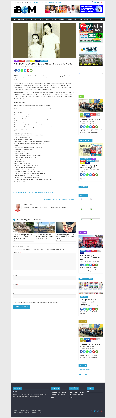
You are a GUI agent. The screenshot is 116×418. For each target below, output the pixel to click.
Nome (15, 275)
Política (41, 19)
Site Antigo (81, 372)
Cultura (61, 19)
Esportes (54, 19)
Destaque (22, 60)
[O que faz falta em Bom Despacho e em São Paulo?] (44, 223)
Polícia (48, 19)
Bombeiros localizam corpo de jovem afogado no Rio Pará (45, 2)
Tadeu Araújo (44, 60)
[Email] (31, 70)
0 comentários (38, 66)
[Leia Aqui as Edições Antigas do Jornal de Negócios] (91, 282)
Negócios (69, 19)
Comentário (17, 252)
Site (14, 293)
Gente (27, 19)
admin (93, 123)
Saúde (75, 19)
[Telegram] (25, 70)
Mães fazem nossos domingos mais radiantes (59, 199)
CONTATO (93, 19)
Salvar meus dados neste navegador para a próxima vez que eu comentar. (37, 302)
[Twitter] (18, 70)
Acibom (53, 397)
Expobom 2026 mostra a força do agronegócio (90, 120)
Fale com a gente (83, 374)
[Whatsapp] (22, 70)
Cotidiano (21, 19)
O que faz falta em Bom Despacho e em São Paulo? (44, 235)
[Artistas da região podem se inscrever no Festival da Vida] (91, 236)
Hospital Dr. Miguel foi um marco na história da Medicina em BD (23, 236)
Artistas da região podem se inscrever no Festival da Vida (90, 257)
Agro (80, 19)
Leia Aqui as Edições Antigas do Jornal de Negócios (88, 301)
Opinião (33, 19)
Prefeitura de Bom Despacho (58, 392)
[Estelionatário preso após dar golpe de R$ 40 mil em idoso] (66, 223)
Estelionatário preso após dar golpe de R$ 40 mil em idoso (65, 236)
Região (86, 19)
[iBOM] (15, 391)
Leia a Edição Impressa (84, 369)
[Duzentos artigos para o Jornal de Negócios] (91, 144)
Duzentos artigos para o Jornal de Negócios (90, 166)
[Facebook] (15, 70)
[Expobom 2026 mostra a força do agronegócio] (91, 100)
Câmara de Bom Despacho (58, 394)
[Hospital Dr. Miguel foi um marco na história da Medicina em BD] (23, 223)
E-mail (15, 284)
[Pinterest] (28, 70)
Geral (27, 60)
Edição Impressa (90, 160)
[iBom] (15, 19)
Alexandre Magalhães (85, 158)
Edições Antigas (84, 297)
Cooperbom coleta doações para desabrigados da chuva (33, 192)
